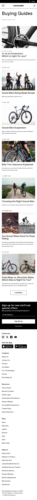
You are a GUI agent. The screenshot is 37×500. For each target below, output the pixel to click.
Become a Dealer (8, 391)
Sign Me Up (19, 321)
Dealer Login (6, 395)
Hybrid (4, 429)
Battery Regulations (9, 478)
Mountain (5, 426)
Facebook (11, 337)
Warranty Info (7, 460)
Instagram (3, 337)
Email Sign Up (7, 378)
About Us (5, 357)
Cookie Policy (6, 409)
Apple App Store (7, 346)
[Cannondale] (18, 5)
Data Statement (7, 412)
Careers (4, 364)
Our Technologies (8, 371)
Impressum (6, 485)
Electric (4, 433)
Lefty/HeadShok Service (10, 464)
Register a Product (8, 457)
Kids (3, 436)
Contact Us (6, 360)
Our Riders (5, 367)
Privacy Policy (18, 326)
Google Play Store (20, 346)
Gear (3, 440)
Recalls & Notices (8, 471)
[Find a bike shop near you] (29, 1)
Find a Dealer (6, 388)
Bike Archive (6, 481)
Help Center (6, 453)
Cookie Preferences (9, 495)
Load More (18, 293)
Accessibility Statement (10, 405)
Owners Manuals (7, 474)
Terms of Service (7, 493)
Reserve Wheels (7, 402)
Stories (4, 374)
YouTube (15, 337)
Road (4, 422)
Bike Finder (6, 443)
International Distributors (11, 398)
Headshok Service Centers (11, 467)
